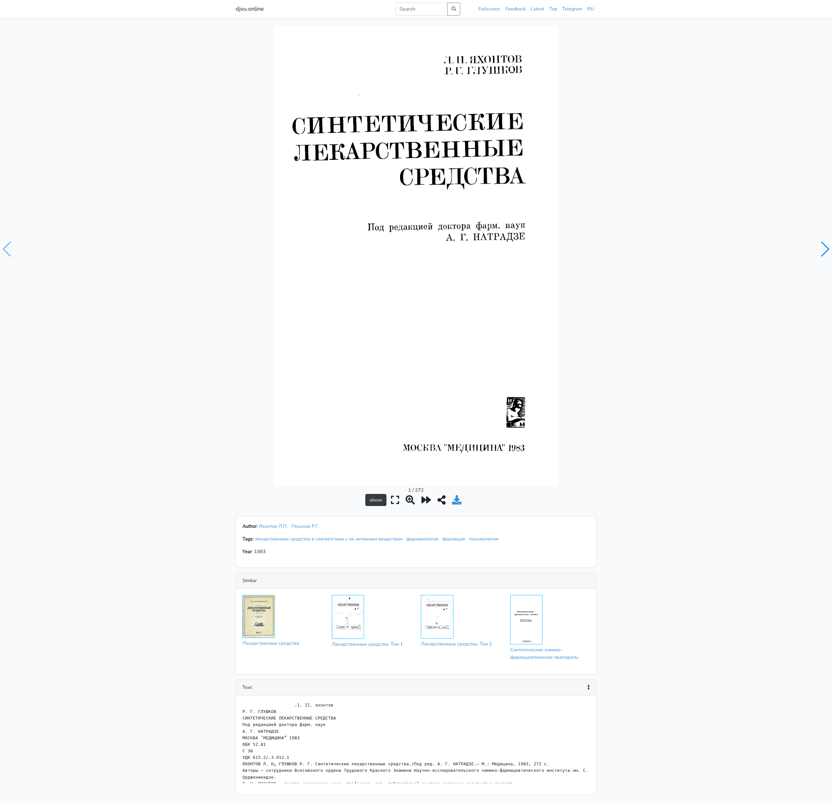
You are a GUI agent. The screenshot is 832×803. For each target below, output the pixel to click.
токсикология (485, 539)
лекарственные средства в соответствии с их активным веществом (330, 539)
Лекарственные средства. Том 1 (367, 644)
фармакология (423, 539)
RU (590, 9)
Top (553, 9)
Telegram (572, 9)
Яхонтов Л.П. (273, 526)
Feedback (515, 9)
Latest (537, 9)
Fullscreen (489, 9)
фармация (455, 539)
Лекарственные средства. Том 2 (456, 644)
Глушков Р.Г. (305, 526)
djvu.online (250, 9)
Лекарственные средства (270, 643)
